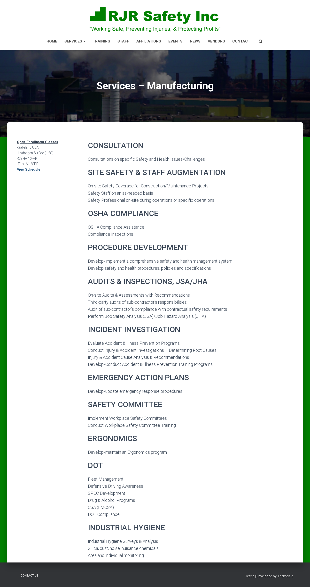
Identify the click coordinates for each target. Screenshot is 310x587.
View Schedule (28, 169)
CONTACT (241, 41)
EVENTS (175, 41)
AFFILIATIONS (148, 41)
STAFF (123, 41)
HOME (51, 41)
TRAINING (101, 41)
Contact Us (30, 575)
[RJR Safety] (155, 18)
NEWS (195, 41)
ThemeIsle (285, 576)
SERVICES (73, 41)
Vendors (216, 41)
